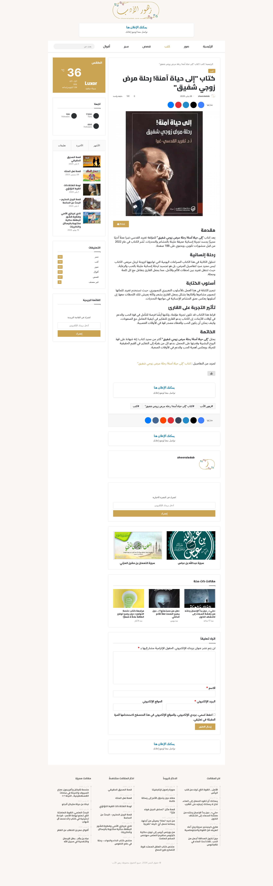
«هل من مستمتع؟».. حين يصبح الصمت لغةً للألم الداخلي (166, 614)
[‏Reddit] (163, 420)
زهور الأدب (205, 406)
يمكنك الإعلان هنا (136, 27)
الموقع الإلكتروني (152, 701)
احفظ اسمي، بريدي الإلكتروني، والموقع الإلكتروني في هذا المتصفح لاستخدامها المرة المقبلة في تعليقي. (164, 717)
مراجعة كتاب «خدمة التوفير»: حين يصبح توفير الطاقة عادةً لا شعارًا (130, 614)
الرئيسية (208, 46)
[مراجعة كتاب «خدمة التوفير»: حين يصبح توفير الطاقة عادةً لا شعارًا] (128, 598)
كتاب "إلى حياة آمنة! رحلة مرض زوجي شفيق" (169, 406)
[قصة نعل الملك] (91, 175)
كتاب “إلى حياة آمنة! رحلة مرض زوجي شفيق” (164, 363)
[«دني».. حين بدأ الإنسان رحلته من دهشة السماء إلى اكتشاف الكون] (199, 598)
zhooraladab (204, 96)
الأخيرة (79, 145)
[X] (193, 105)
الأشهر (97, 145)
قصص (147, 46)
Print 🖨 (121, 224)
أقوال (106, 46)
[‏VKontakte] (155, 420)
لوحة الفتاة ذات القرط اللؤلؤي (72, 187)
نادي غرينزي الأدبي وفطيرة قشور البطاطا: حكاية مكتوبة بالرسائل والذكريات (71, 220)
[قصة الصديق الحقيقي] (91, 161)
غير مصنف (94, 282)
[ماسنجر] (171, 105)
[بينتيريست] (178, 105)
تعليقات (62, 145)
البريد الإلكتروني (204, 701)
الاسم (210, 688)
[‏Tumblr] (178, 420)
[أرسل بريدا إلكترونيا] (197, 96)
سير (126, 46)
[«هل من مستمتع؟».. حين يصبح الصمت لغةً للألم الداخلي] (164, 598)
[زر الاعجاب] (211, 373)
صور (186, 46)
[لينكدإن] (186, 105)
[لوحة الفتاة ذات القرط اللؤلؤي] (91, 190)
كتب (167, 46)
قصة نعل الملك (72, 171)
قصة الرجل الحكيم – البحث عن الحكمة (70, 201)
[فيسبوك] (201, 105)
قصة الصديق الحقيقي (74, 159)
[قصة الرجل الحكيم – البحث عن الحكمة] (91, 204)
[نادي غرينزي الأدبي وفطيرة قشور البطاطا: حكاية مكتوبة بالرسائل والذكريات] (91, 218)
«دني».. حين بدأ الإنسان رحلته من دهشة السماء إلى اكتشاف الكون (200, 614)
